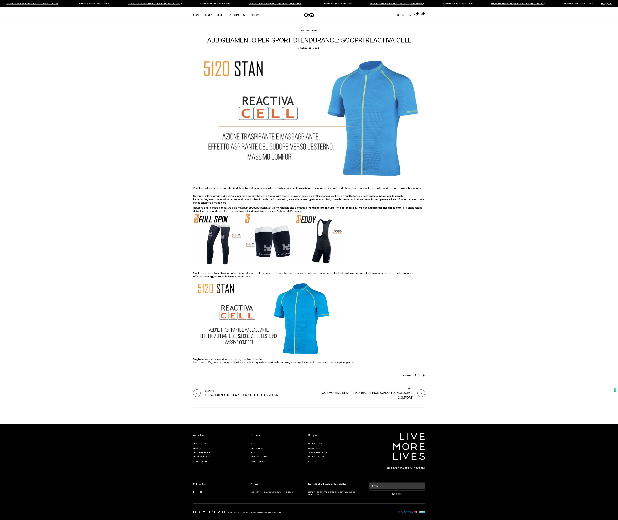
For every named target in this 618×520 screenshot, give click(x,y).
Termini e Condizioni (317, 452)
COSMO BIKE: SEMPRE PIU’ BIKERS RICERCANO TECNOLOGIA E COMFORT (367, 395)
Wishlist (255, 492)
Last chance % (258, 448)
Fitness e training (202, 456)
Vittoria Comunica (272, 513)
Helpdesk (313, 461)
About (254, 443)
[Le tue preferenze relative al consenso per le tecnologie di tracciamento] (615, 390)
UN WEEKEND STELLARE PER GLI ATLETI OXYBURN (241, 395)
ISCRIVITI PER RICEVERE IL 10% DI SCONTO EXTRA (32, 3)
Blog (253, 452)
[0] (415, 15)
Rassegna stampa (259, 456)
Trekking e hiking (201, 452)
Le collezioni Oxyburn (205, 362)
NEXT (410, 388)
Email (375, 485)
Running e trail (200, 443)
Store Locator (258, 461)
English (290, 492)
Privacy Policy (315, 443)
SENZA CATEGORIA (309, 30)
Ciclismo (197, 448)
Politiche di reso (316, 456)
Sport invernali (200, 461)
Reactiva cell (200, 207)
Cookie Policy (314, 448)
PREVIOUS (209, 391)
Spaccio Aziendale (272, 492)
